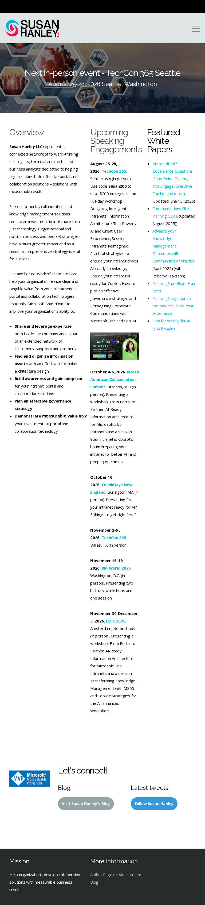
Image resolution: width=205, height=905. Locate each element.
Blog (94, 882)
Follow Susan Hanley (154, 803)
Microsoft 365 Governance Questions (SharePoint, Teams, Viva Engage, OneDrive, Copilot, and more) (173, 178)
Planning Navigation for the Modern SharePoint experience (173, 306)
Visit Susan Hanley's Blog (86, 803)
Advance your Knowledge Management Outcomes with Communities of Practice (173, 246)
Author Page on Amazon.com (115, 874)
